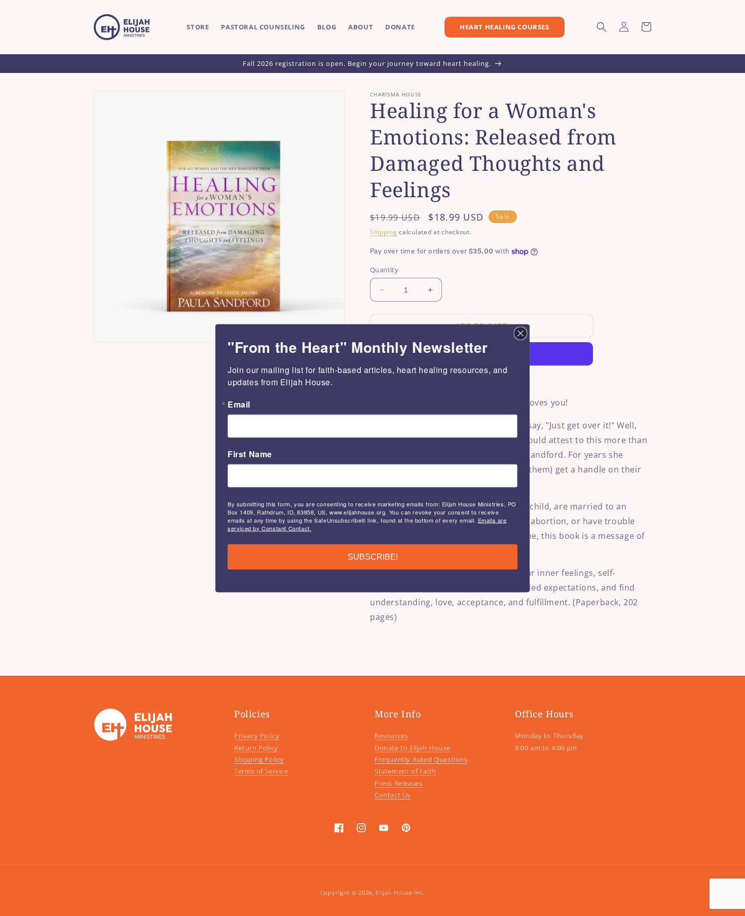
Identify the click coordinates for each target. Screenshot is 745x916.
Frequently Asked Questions (421, 759)
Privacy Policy (256, 735)
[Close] (520, 333)
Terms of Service (261, 771)
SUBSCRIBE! (373, 556)
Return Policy (256, 747)
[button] (601, 27)
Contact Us (393, 794)
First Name (250, 454)
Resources (391, 735)
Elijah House (394, 892)
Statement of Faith (405, 771)
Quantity (384, 269)
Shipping (383, 232)
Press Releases (398, 783)
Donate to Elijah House (412, 747)
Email (239, 404)
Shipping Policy (259, 759)
